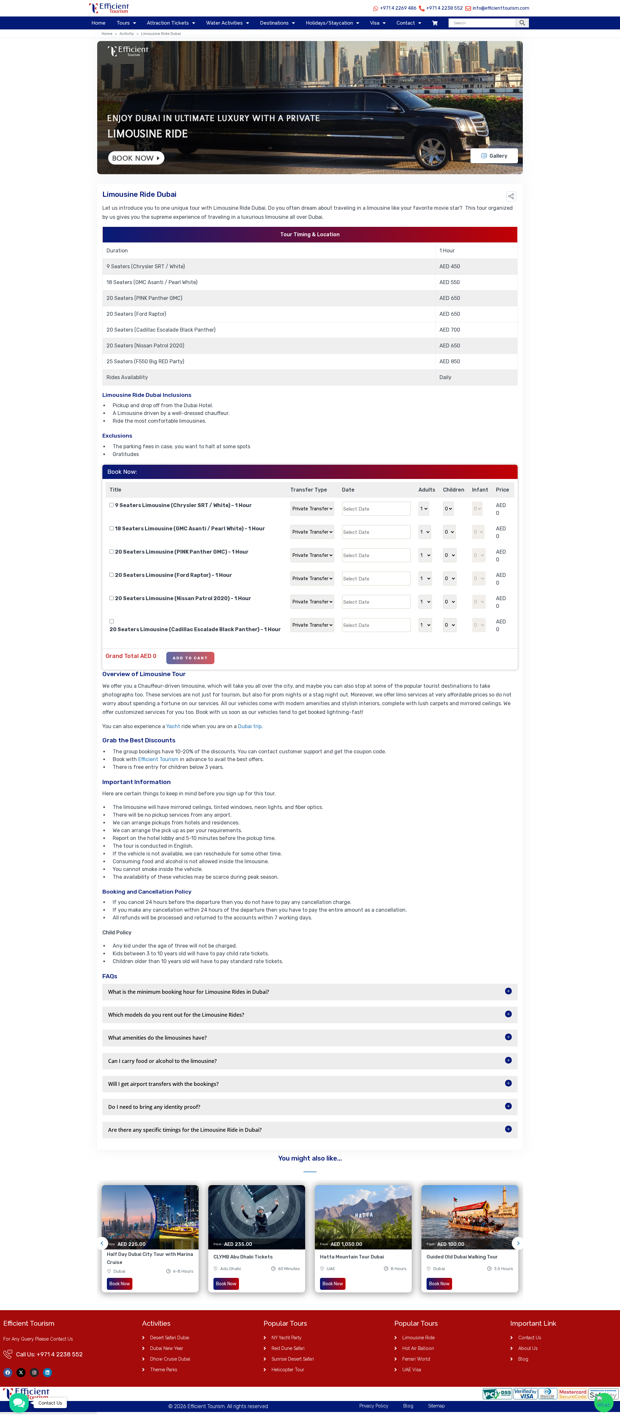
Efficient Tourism (158, 759)
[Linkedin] (47, 1372)
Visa (374, 23)
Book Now (119, 1284)
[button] (511, 196)
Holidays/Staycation (329, 23)
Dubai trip (250, 726)
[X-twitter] (21, 1372)
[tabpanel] (150, 1243)
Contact (406, 23)
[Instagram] (34, 1372)
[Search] (488, 23)
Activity (126, 33)
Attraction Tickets (168, 23)
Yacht (173, 726)
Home (98, 23)
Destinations (274, 23)
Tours (123, 23)
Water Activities (224, 23)
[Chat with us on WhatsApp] (604, 1402)
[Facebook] (7, 1372)
